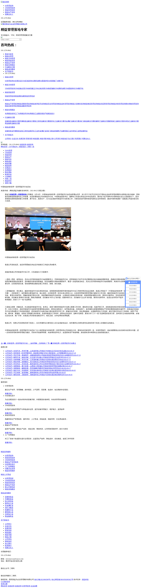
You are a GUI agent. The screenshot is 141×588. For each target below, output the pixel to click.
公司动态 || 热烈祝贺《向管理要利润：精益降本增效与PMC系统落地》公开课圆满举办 (40, 353)
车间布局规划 (30, 113)
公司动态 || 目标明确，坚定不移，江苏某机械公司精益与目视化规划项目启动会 (38, 359)
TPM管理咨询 (10, 8)
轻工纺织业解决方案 (42, 121)
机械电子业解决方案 (101, 121)
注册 (5, 584)
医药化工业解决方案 (57, 121)
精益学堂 (8, 181)
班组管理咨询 (10, 10)
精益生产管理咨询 (11, 104)
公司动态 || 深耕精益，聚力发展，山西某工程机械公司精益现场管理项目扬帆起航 (38, 366)
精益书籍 (43, 138)
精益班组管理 (10, 60)
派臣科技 (85, 579)
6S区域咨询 (27, 81)
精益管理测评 (10, 471)
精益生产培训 (10, 485)
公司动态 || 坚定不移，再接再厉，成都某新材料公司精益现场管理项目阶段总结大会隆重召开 (43, 355)
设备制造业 (9, 131)
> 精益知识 (22, 147)
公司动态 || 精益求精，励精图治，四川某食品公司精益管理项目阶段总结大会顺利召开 (40, 362)
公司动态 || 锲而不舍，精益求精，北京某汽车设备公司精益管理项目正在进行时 (38, 357)
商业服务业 (83, 131)
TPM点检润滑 (40, 88)
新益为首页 (9, 54)
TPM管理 (8, 152)
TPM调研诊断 (60, 88)
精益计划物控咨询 (77, 104)
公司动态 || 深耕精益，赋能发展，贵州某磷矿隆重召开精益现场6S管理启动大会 (38, 368)
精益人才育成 (6, 474)
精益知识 (64, 138)
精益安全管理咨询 (51, 104)
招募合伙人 (9, 14)
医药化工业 (34, 131)
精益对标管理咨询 (119, 104)
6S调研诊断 (36, 81)
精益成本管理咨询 (64, 104)
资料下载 (8, 183)
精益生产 (8, 157)
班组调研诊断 (20, 96)
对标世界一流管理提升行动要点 (61, 343)
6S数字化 (60, 81)
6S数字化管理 (10, 468)
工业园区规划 (40, 113)
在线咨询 (23, 144)
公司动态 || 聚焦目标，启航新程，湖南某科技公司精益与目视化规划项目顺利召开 (38, 375)
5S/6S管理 (8, 150)
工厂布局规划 (20, 113)
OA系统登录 (5, 582)
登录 (2, 584)
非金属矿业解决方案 (71, 121)
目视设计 (8, 168)
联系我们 (78, 138)
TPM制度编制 (50, 88)
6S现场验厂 (52, 81)
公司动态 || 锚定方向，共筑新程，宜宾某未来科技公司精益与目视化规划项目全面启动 (40, 370)
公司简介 (8, 138)
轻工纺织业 (25, 131)
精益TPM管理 (10, 58)
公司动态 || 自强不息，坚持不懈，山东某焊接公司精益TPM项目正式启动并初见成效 (39, 351)
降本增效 (8, 172)
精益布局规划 (10, 65)
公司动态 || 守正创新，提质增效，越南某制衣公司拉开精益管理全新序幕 (35, 372)
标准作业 (8, 174)
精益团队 (36, 138)
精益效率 (8, 165)
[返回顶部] (5, 2)
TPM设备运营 (20, 88)
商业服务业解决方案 (12, 123)
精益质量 (8, 163)
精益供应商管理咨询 (104, 104)
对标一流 (8, 178)
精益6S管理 (9, 56)
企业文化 (15, 138)
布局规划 (8, 170)
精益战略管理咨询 (24, 106)
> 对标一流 (30, 147)
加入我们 (71, 138)
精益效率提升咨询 (38, 104)
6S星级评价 (44, 81)
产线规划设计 (50, 113)
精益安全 (8, 159)
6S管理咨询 (9, 5)
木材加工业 (75, 131)
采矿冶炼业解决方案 (86, 121)
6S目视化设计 (18, 81)
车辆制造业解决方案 (27, 121)
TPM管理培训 (10, 480)
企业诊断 (34, 586)
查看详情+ (8, 393)
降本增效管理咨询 (132, 104)
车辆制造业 (17, 131)
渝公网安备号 (62, 579)
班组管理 (8, 155)
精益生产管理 (10, 63)
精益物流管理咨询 (90, 104)
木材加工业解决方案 (131, 121)
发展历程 (22, 138)
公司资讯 (57, 138)
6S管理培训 (9, 478)
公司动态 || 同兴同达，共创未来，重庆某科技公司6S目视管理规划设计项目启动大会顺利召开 (43, 364)
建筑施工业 (67, 131)
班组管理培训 (30, 96)
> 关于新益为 (13, 147)
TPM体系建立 (30, 88)
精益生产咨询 (10, 12)
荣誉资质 (29, 138)
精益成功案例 (10, 69)
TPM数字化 (79, 88)
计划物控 (8, 176)
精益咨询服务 (6, 452)
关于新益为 (9, 71)
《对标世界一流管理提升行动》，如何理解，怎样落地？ (24, 343)
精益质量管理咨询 (24, 104)
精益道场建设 (10, 489)
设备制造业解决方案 (12, 121)
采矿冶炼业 (50, 131)
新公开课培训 (10, 487)
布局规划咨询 (10, 113)
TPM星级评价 (70, 88)
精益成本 (8, 161)
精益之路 (50, 138)
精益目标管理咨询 (11, 106)
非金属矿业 (42, 131)
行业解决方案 (10, 67)
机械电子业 (59, 131)
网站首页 (4, 147)
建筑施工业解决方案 (116, 121)
